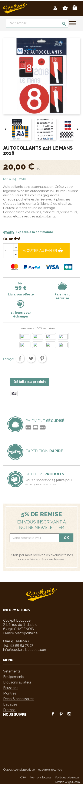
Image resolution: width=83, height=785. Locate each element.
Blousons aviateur (17, 682)
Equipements (13, 677)
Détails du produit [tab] (30, 382)
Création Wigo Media (67, 782)
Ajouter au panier (43, 250)
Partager (20, 358)
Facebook (52, 713)
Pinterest (42, 358)
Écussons (10, 688)
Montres (9, 693)
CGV (23, 777)
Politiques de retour (67, 777)
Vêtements (11, 671)
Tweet (31, 358)
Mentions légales (40, 777)
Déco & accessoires (18, 699)
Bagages (10, 704)
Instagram (69, 713)
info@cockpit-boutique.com (25, 650)
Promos (9, 710)
